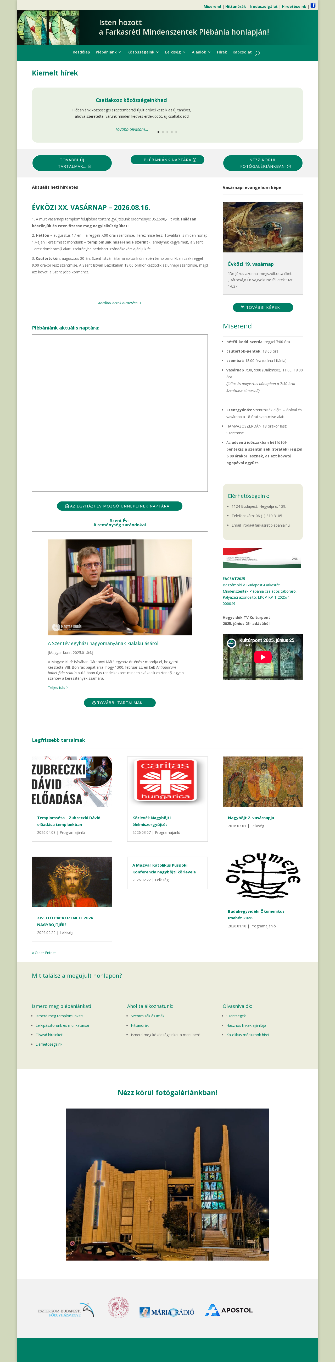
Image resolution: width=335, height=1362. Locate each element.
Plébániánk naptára (167, 159)
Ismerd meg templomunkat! (59, 1015)
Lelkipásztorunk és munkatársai (62, 1025)
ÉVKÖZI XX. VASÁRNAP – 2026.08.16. (91, 207)
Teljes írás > (58, 687)
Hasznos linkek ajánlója (246, 1025)
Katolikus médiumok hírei (247, 1034)
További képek (263, 307)
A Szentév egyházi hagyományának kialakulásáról (103, 643)
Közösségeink (140, 52)
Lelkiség (173, 52)
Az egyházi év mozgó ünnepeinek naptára (119, 506)
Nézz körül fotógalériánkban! (263, 163)
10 (187, 1250)
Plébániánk (106, 52)
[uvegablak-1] (167, 1259)
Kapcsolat (242, 52)
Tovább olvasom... (131, 129)
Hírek (222, 52)
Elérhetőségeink (49, 1044)
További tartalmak (120, 702)
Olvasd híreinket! (49, 1034)
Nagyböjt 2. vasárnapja (251, 817)
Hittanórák (140, 1025)
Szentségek (236, 1015)
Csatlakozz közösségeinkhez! (132, 100)
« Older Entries (44, 952)
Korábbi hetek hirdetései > (120, 302)
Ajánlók (199, 52)
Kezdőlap (81, 52)
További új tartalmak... (72, 163)
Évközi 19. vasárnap (251, 264)
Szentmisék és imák (147, 1015)
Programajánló (72, 832)
